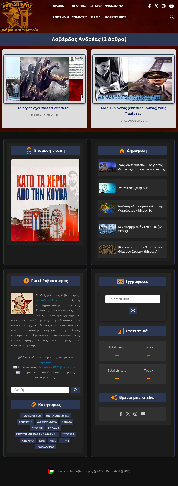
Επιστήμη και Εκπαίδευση (37, 434)
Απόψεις (79, 5)
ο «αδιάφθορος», (49, 300)
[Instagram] (164, 6)
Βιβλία (95, 17)
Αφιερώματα (47, 422)
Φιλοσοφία (114, 5)
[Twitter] (156, 6)
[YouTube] (171, 6)
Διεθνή (37, 428)
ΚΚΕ (42, 440)
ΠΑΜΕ (64, 440)
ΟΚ (133, 310)
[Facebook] (149, 6)
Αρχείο (58, 5)
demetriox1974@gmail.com (57, 367)
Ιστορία (96, 5)
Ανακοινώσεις (57, 416)
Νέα (52, 440)
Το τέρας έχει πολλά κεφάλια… (45, 108)
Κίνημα (28, 440)
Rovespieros (31, 416)
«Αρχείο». (45, 362)
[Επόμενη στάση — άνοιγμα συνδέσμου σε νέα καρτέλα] (45, 200)
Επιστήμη (61, 17)
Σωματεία (80, 17)
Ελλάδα (53, 428)
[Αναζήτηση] (172, 16)
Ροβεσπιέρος (115, 17)
